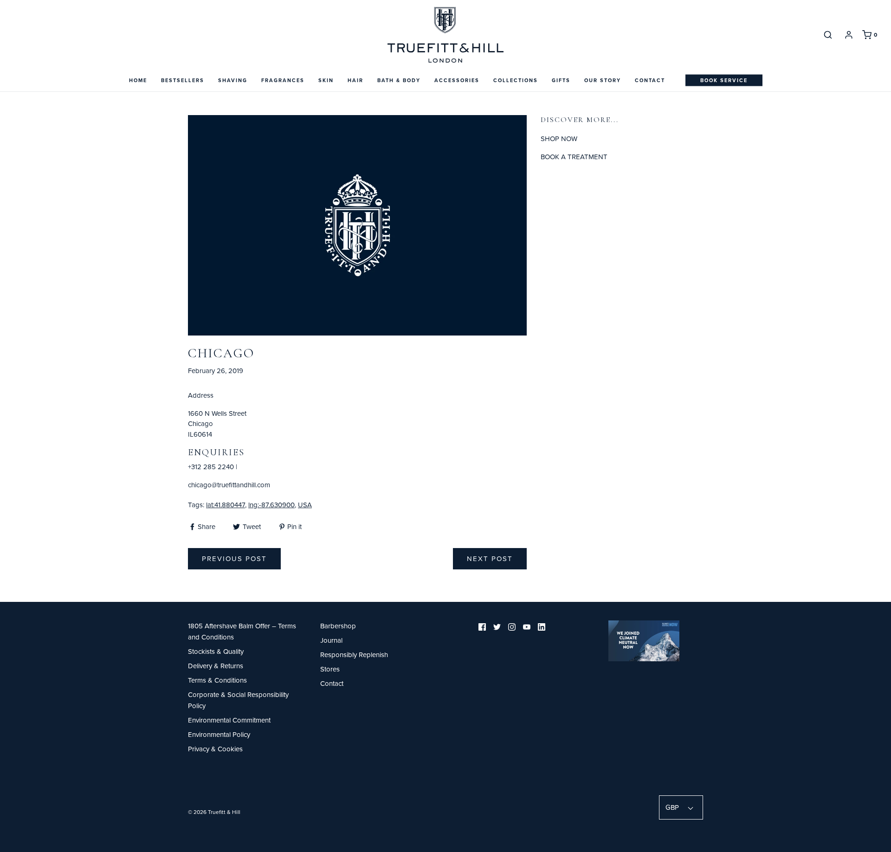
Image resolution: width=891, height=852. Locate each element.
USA (305, 505)
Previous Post (234, 558)
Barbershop (338, 626)
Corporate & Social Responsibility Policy (238, 700)
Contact (650, 80)
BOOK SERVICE (724, 80)
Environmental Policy (219, 734)
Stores (330, 669)
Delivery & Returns (215, 666)
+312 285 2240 (211, 466)
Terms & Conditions (217, 680)
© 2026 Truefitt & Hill (214, 812)
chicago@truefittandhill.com (229, 485)
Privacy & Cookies (215, 749)
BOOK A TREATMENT (574, 156)
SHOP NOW (559, 138)
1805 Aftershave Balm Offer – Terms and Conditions (242, 631)
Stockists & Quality (216, 651)
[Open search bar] (828, 34)
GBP (673, 807)
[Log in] (848, 34)
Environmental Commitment (229, 720)
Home (138, 80)
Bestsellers (182, 80)
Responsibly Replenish (354, 654)
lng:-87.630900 (271, 505)
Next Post (490, 558)
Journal (331, 640)
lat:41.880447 (225, 505)
